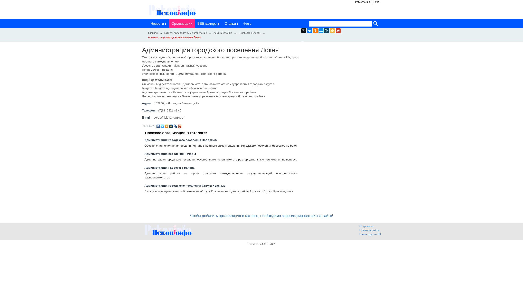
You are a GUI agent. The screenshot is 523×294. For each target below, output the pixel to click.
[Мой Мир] (171, 126)
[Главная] (153, 33)
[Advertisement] (343, 83)
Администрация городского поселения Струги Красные (184, 185)
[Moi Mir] (320, 30)
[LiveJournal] (326, 30)
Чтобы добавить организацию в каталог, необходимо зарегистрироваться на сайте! (261, 215)
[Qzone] (332, 30)
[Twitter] (162, 126)
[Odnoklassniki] (315, 30)
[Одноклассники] (167, 126)
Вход (376, 2)
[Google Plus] (180, 126)
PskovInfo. (254, 244)
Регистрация (362, 2)
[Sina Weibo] (338, 30)
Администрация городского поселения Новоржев (180, 140)
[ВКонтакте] (158, 126)
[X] (303, 30)
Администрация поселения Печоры (170, 153)
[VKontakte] (309, 30)
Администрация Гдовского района (169, 167)
